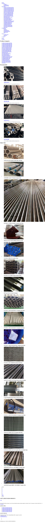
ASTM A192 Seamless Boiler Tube (9, 8)
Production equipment (7, 31)
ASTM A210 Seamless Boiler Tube (9, 9)
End (2, 495)
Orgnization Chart (6, 5)
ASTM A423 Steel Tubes (7, 24)
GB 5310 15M (6, 101)
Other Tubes (5, 27)
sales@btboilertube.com (3, 516)
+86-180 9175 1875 (3, 515)
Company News (6, 34)
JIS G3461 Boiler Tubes (7, 18)
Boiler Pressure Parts (5, 52)
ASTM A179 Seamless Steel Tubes (9, 7)
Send (1, 500)
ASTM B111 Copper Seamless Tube (7, 56)
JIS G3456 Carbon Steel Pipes (8, 17)
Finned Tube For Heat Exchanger (8, 16)
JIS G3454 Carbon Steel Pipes (8, 25)
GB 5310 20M (6, 139)
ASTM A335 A (6, 82)
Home (3, 38)
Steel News (5, 35)
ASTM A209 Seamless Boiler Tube (7, 44)
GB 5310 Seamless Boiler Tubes (8, 15)
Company (5, 4)
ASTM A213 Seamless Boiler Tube (9, 10)
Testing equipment (6, 30)
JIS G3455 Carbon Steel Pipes (8, 26)
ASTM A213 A (6, 120)
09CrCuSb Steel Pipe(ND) (7, 20)
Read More (1, 504)
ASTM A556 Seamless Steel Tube (8, 21)
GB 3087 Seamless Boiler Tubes (8, 14)
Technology (5, 29)
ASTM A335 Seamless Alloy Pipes (9, 11)
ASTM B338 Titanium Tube (8, 23)
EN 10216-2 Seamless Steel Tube (8, 13)
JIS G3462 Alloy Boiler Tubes (8, 19)
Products (3, 39)
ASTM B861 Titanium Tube (8, 22)
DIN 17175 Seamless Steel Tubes (8, 12)
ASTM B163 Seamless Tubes (6, 60)
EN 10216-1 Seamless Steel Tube (6, 48)
